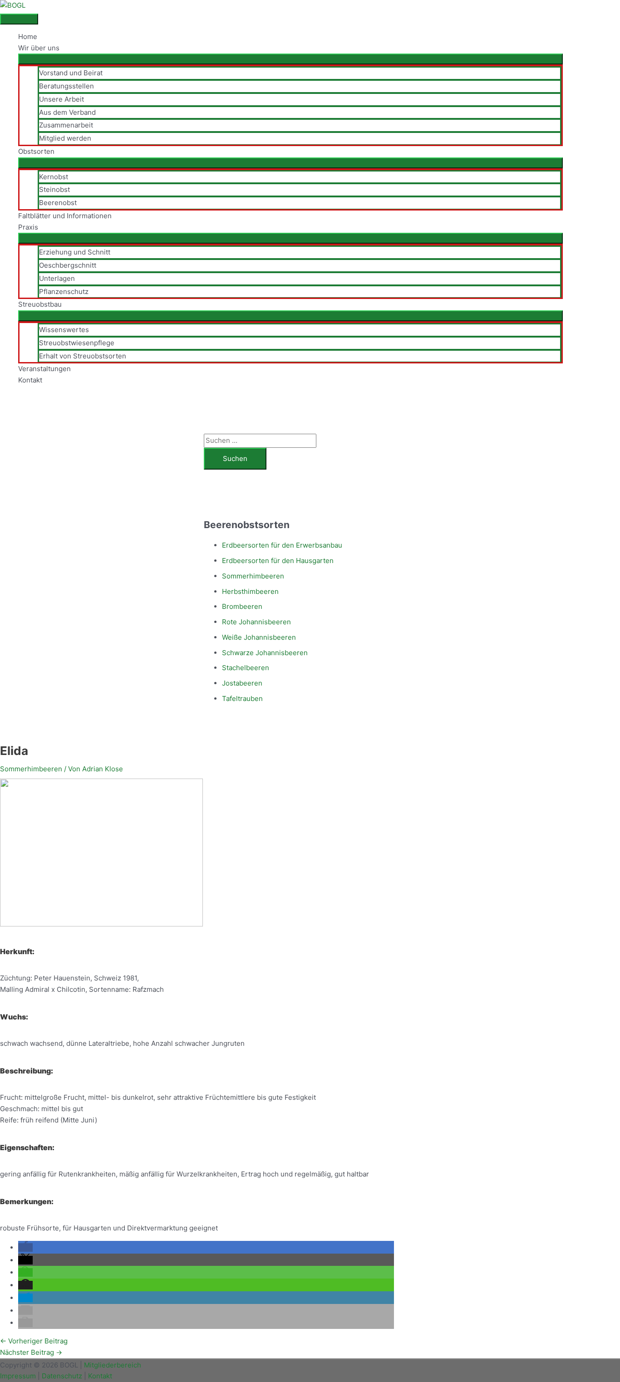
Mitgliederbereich (112, 1365)
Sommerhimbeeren (253, 576)
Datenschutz (62, 1376)
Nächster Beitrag (31, 1352)
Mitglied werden (65, 138)
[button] (25, 1247)
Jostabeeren (242, 683)
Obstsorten (36, 151)
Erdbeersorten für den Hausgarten (278, 560)
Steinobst (54, 189)
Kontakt (30, 380)
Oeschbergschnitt (67, 265)
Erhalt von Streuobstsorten (82, 356)
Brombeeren (242, 606)
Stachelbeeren (245, 667)
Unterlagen (57, 278)
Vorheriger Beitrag (34, 1341)
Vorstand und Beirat (71, 73)
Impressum (18, 1376)
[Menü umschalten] (290, 59)
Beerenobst (58, 202)
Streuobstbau (40, 304)
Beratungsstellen (66, 86)
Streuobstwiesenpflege (76, 342)
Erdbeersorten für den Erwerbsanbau (282, 545)
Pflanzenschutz (64, 291)
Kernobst (53, 176)
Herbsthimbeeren (250, 591)
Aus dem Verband (67, 112)
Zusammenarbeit (66, 125)
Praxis (28, 227)
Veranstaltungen (44, 368)
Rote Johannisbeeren (256, 621)
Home (27, 36)
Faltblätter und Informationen (65, 215)
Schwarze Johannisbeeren (265, 652)
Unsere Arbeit (61, 99)
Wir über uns (38, 48)
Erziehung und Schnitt (74, 252)
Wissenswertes (64, 329)
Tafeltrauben (242, 698)
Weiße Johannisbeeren (259, 637)
